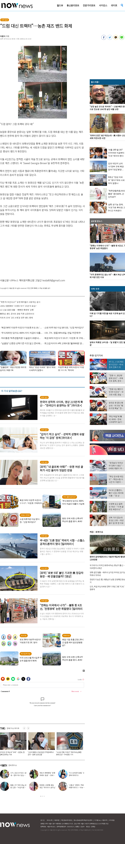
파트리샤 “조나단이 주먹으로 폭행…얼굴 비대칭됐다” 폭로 (18, 775)
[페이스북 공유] (103, 39)
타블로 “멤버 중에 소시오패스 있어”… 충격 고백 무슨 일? (47, 787)
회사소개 (49, 820)
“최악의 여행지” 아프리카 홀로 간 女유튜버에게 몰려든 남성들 (68, 753)
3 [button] (44, 796)
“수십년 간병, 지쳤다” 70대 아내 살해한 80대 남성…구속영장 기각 (40, 753)
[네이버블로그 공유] (121, 39)
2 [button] (42, 796)
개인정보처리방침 (66, 820)
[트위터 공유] (109, 39)
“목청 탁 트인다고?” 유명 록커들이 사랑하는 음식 (20, 302)
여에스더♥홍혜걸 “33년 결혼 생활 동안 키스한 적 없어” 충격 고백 (18, 787)
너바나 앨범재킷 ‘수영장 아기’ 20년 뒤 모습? (18, 305)
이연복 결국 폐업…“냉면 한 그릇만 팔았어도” (47, 775)
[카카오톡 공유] (115, 39)
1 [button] (40, 796)
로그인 (43, 820)
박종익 (2, 36)
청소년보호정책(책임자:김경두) (83, 820)
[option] (40, 744)
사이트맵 (111, 820)
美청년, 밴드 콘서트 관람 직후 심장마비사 (17, 313)
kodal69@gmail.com (53, 280)
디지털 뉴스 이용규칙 (100, 820)
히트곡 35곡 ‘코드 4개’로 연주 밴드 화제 (16, 317)
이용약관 (56, 820)
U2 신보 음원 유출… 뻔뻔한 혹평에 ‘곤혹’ (17, 309)
